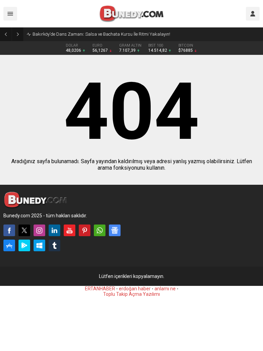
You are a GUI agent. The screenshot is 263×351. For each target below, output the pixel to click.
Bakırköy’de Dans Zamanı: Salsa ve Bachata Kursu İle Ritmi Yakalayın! (101, 34)
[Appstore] (9, 245)
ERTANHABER (100, 288)
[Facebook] (9, 230)
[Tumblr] (54, 245)
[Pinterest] (84, 230)
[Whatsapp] (99, 230)
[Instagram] (39, 230)
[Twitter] (24, 230)
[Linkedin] (54, 230)
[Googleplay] (24, 245)
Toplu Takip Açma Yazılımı (131, 294)
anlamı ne (165, 288)
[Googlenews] (115, 230)
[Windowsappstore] (39, 245)
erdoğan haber (135, 288)
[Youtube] (69, 230)
